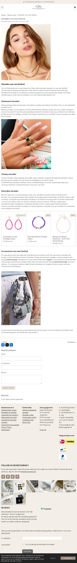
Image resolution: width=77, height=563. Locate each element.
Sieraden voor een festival (27, 15)
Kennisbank (5, 430)
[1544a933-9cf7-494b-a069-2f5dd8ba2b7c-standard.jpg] (57, 486)
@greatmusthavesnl (28, 472)
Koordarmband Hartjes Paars (37, 238)
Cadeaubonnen (28, 420)
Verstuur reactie (8, 388)
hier (18, 514)
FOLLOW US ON (8, 465)
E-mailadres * (6, 363)
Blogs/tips (26, 422)
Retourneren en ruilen (9, 417)
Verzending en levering (9, 415)
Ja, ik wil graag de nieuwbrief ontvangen (40, 544)
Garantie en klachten (8, 420)
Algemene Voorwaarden (10, 425)
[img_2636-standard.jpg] (32, 486)
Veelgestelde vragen (9, 410)
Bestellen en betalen (9, 413)
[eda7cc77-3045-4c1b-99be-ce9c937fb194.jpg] (44, 486)
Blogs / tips (12, 15)
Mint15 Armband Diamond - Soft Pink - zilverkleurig (61, 239)
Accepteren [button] (68, 558)
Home (3, 15)
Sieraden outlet (28, 415)
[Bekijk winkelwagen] (75, 7)
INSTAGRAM (22, 465)
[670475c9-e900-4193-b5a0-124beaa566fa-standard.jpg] (69, 486)
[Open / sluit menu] (2, 7)
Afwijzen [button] (52, 558)
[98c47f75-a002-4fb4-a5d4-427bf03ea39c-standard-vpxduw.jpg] (20, 499)
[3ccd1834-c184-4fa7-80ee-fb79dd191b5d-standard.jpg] (7, 486)
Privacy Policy (6, 427)
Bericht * (4, 373)
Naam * (3, 354)
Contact (4, 422)
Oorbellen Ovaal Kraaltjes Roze (10, 238)
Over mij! (43, 430)
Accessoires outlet (29, 417)
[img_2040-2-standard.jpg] (20, 486)
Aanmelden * (6, 545)
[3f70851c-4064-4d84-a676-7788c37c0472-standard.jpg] (7, 499)
